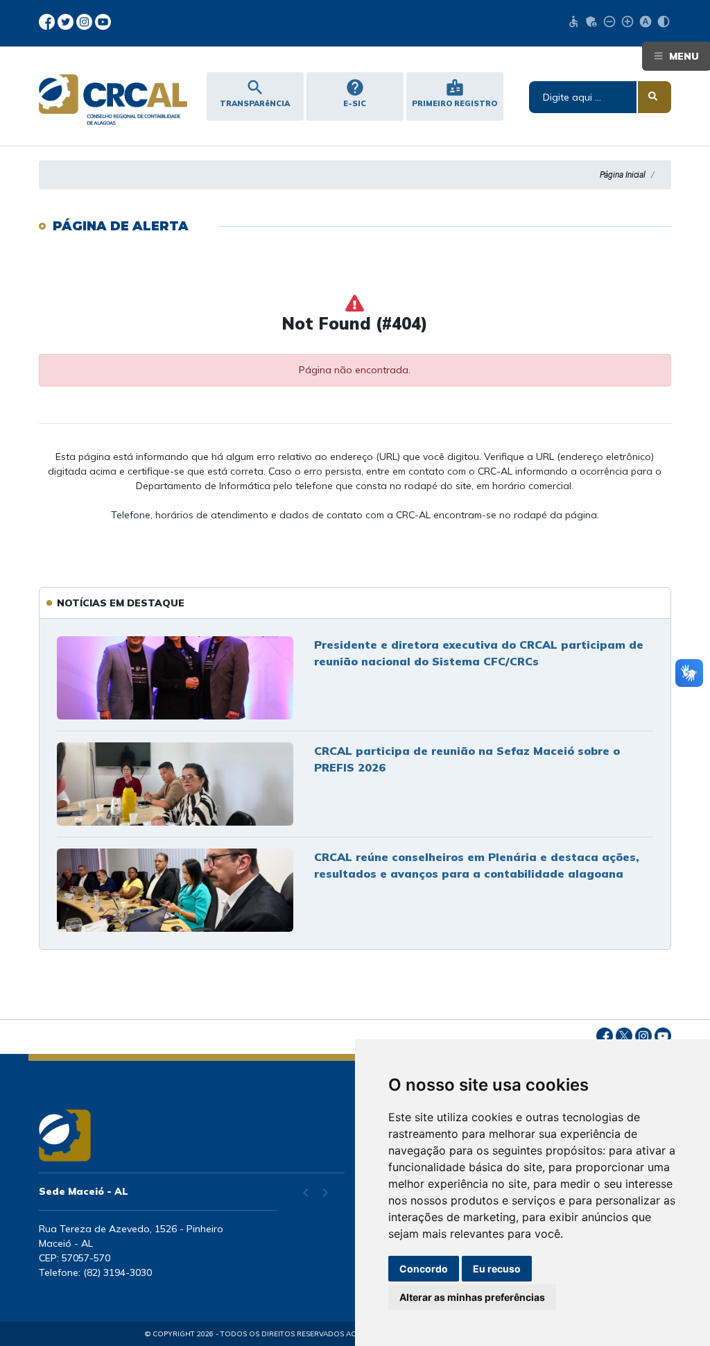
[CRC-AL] (110, 99)
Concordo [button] (423, 1269)
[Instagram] (85, 21)
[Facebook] (48, 21)
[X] (67, 21)
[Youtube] (103, 21)
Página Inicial (623, 175)
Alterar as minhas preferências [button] (472, 1297)
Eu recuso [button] (497, 1269)
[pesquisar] (654, 97)
